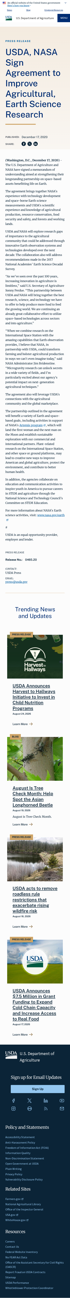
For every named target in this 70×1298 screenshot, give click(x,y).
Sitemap (10, 1277)
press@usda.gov (16, 582)
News (9, 10)
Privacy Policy (13, 1174)
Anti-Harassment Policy (20, 1142)
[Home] (9, 20)
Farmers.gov (12, 1199)
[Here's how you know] (35, 3)
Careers (10, 1241)
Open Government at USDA (22, 1163)
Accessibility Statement (20, 1137)
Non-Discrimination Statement (24, 1158)
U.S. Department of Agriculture (35, 18)
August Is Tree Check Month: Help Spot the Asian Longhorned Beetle (33, 796)
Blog (28, 10)
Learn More (20, 724)
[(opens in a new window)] (13, 1100)
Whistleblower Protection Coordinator (29, 1288)
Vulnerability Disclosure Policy (24, 1179)
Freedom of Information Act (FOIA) (27, 1147)
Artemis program (31, 425)
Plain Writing (13, 1169)
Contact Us (12, 1246)
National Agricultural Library (23, 1204)
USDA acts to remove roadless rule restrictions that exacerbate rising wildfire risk (35, 900)
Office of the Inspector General (24, 1209)
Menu (63, 18)
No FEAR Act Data (16, 1257)
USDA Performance (17, 1282)
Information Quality (17, 1153)
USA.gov (10, 1215)
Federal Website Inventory (21, 1252)
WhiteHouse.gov (15, 1220)
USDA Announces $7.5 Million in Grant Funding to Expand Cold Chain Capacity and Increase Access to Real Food (34, 1005)
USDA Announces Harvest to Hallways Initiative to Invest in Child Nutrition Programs (34, 697)
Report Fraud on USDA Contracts (25, 1272)
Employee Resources (54, 10)
